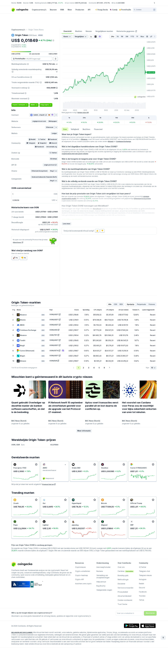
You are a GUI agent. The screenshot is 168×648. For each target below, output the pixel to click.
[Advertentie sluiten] (65, 465)
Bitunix (110, 141)
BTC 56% (100, 3)
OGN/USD (53, 330)
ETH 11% (107, 3)
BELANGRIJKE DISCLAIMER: (22, 632)
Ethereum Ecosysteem (142, 198)
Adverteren (17, 242)
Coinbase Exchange (123, 141)
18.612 (19, 3)
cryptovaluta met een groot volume (75, 154)
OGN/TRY (53, 335)
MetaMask (97, 209)
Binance (84, 139)
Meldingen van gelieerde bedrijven (22, 305)
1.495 (31, 3)
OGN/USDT (53, 314)
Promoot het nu (48, 484)
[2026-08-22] (147, 36)
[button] (39, 121)
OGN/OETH (53, 351)
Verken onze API (83, 112)
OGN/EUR (53, 361)
